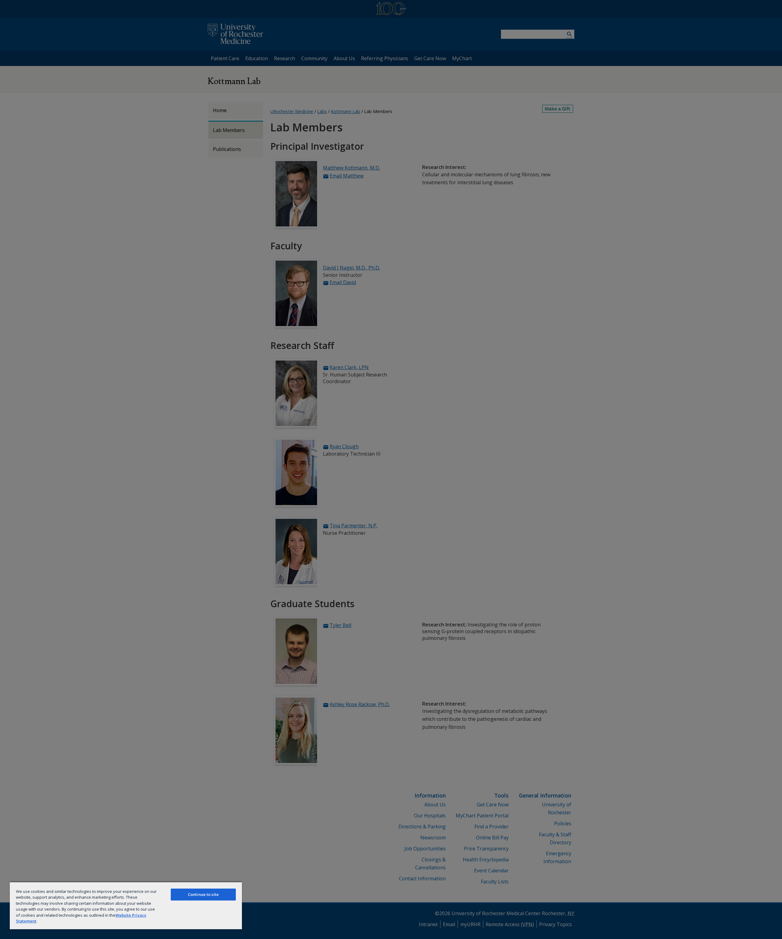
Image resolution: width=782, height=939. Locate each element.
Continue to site (203, 894)
